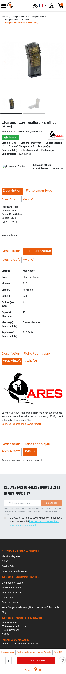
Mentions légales (11, 556)
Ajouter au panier (36, 660)
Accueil (5, 17)
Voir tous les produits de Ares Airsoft (21, 423)
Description (7, 652)
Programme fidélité (12, 592)
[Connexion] (52, 5)
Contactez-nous (10, 602)
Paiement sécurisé (11, 587)
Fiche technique (26, 652)
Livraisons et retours (12, 582)
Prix (26, 670)
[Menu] (3, 5)
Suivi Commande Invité (14, 571)
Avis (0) (58, 652)
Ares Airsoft (44, 652)
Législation (8, 597)
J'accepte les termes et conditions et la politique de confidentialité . (36, 521)
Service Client (9, 566)
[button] (35, 5)
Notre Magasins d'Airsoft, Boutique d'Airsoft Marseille (30, 607)
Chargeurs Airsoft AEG (40, 17)
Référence (7, 131)
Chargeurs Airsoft (19, 17)
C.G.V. (5, 561)
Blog (4, 612)
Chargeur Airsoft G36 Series (17, 19)
